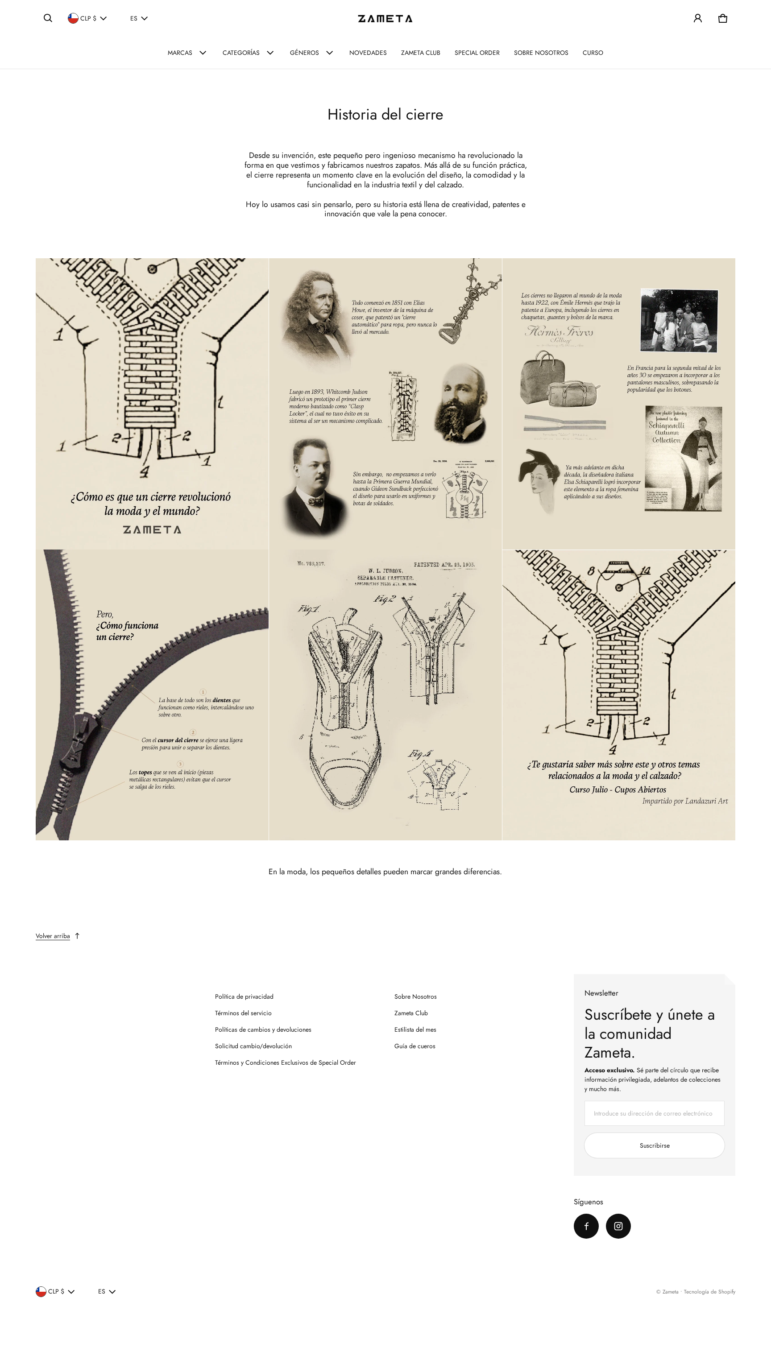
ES (133, 18)
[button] (48, 18)
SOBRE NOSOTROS (541, 52)
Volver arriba (53, 935)
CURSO (593, 52)
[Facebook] (586, 1226)
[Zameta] (385, 18)
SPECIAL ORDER (477, 52)
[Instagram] (618, 1226)
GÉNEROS (304, 52)
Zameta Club (411, 1013)
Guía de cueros (414, 1046)
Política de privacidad (244, 996)
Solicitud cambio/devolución (253, 1046)
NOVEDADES (368, 52)
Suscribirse (655, 1145)
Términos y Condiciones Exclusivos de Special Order (285, 1062)
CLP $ (88, 18)
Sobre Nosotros (415, 996)
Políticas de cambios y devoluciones (263, 1029)
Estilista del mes (415, 1029)
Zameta (671, 1291)
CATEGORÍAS (241, 52)
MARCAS (180, 52)
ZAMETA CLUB (420, 52)
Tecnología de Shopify (709, 1291)
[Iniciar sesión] (697, 18)
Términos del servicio (243, 1013)
